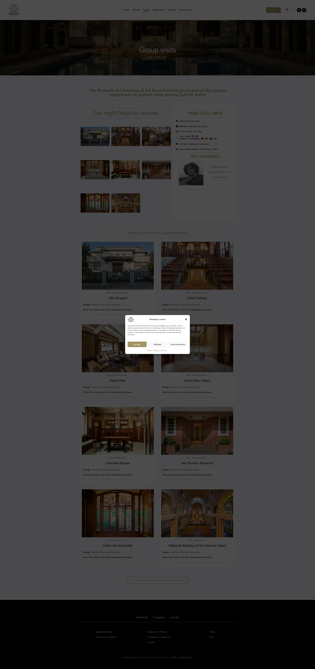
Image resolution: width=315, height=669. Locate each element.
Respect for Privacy (160, 350)
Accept (137, 344)
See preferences (177, 344)
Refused (157, 344)
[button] (186, 319)
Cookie (149, 350)
